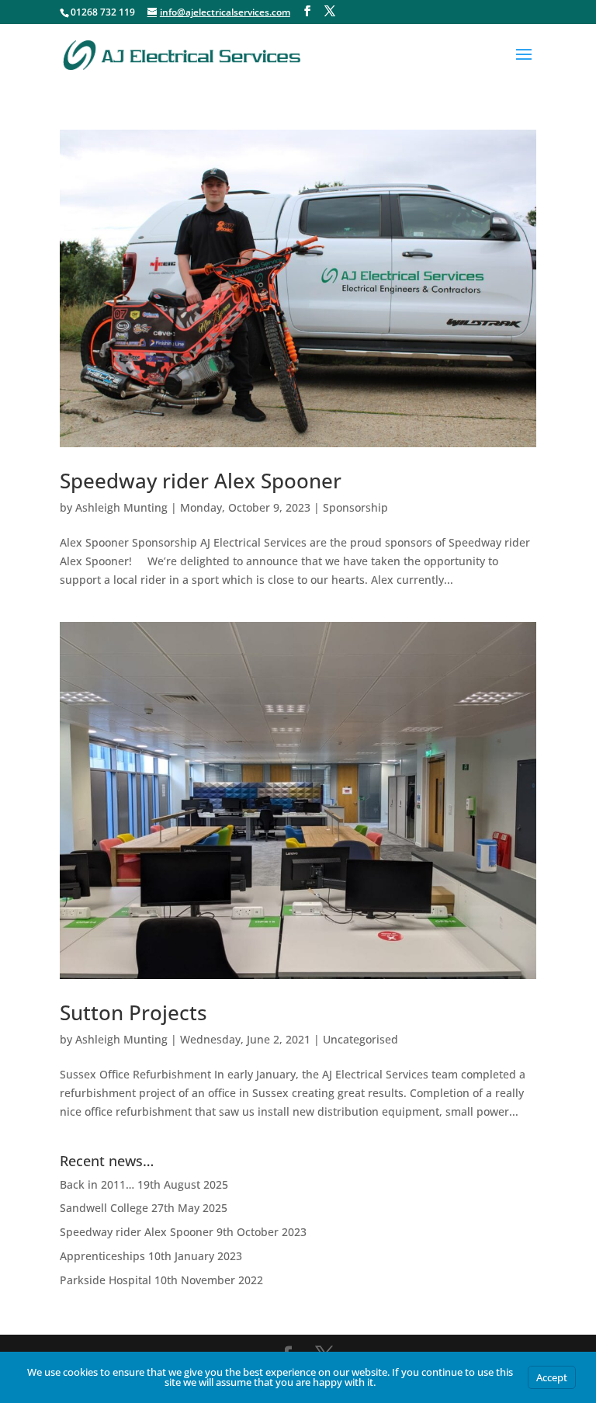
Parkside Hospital (105, 1280)
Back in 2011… (97, 1184)
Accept (551, 1377)
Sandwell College (104, 1207)
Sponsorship (355, 507)
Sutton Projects (133, 1012)
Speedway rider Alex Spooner (200, 481)
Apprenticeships (102, 1255)
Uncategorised (360, 1039)
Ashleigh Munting (121, 507)
